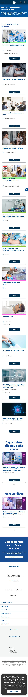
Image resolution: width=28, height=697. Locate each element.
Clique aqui (12, 647)
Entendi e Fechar (14, 691)
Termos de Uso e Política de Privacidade (14, 661)
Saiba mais (14, 58)
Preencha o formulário (14, 557)
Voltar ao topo (14, 566)
